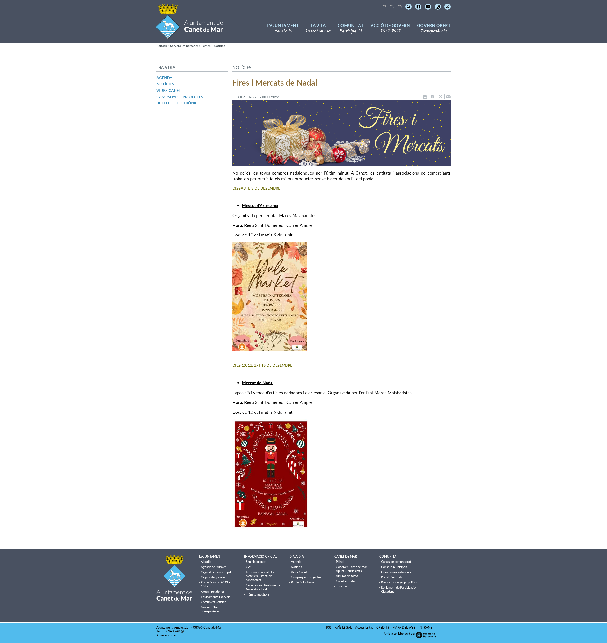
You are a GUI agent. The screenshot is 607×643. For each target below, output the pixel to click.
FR (399, 6)
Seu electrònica (256, 562)
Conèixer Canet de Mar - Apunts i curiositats (352, 569)
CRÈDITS (382, 627)
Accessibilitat (364, 627)
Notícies (219, 46)
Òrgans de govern (213, 577)
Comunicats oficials (213, 602)
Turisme (341, 586)
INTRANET (426, 627)
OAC (249, 567)
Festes (206, 46)
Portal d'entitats (392, 577)
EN (392, 6)
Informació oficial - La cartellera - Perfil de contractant (260, 576)
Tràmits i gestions (258, 594)
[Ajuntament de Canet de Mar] (189, 36)
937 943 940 (171, 631)
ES (384, 6)
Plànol (340, 562)
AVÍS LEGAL (343, 627)
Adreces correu (167, 635)
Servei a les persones (184, 46)
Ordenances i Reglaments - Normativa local (264, 587)
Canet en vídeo (346, 581)
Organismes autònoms (396, 572)
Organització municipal (216, 572)
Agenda (164, 77)
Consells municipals (394, 567)
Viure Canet (168, 90)
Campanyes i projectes (179, 96)
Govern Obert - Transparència (211, 609)
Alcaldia (206, 562)
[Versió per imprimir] (425, 96)
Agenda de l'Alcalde (214, 567)
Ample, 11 (181, 627)
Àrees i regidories (213, 591)
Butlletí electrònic (177, 103)
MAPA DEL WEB (403, 627)
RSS (328, 627)
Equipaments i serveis (215, 597)
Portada (161, 46)
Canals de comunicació (396, 562)
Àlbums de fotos (347, 576)
